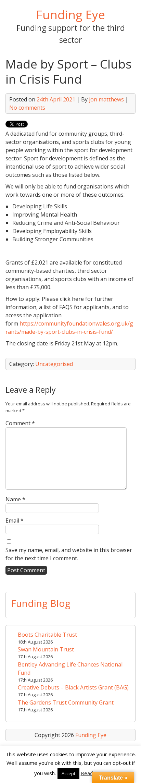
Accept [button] (68, 773)
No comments (27, 107)
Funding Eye (70, 14)
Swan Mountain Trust (46, 649)
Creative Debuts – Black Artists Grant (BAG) (73, 687)
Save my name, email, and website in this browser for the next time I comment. (68, 554)
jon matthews (106, 99)
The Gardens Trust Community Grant (66, 702)
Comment (20, 423)
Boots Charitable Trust (47, 634)
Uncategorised (54, 364)
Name (15, 499)
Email (14, 520)
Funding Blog (40, 603)
